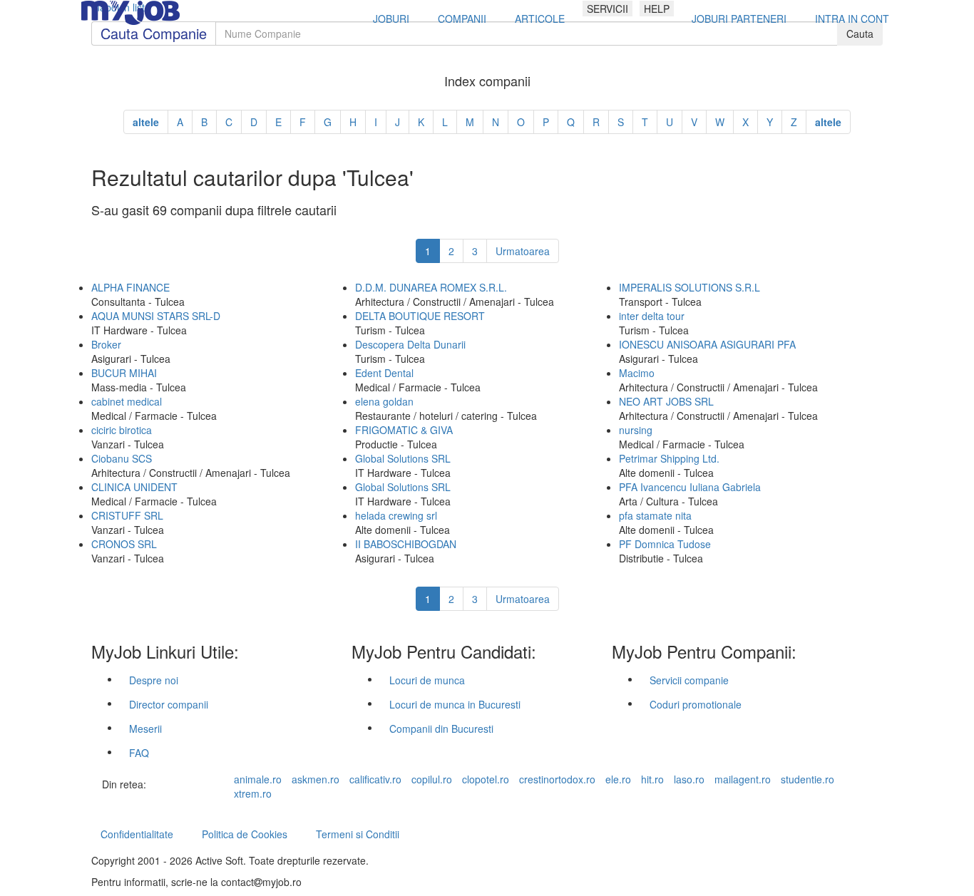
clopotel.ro (485, 779)
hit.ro (652, 779)
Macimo (637, 373)
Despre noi (153, 680)
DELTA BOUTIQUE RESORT (420, 316)
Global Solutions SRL (403, 458)
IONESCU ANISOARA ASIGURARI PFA (707, 344)
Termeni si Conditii (357, 834)
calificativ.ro (375, 779)
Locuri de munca (427, 680)
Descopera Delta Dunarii (410, 344)
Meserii (145, 728)
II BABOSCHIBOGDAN (405, 544)
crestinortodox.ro (557, 779)
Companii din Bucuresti (441, 728)
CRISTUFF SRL (127, 515)
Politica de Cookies (244, 834)
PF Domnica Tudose (665, 544)
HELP (657, 8)
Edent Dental (384, 373)
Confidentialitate (137, 834)
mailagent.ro (742, 779)
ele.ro (618, 779)
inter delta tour (652, 316)
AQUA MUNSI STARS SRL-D (155, 316)
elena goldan (384, 401)
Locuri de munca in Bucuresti (455, 704)
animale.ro (258, 779)
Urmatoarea (523, 251)
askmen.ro (315, 779)
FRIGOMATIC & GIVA (404, 430)
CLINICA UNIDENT (134, 487)
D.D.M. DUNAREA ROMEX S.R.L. (431, 287)
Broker (106, 344)
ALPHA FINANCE (130, 287)
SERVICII (607, 8)
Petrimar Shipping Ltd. (669, 458)
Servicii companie (689, 680)
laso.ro (689, 779)
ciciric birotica (121, 430)
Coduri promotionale (696, 704)
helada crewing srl (396, 515)
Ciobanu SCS (121, 458)
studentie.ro (807, 779)
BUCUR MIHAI (124, 373)
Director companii (168, 704)
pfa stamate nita (655, 515)
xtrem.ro (253, 793)
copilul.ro (431, 779)
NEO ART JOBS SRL (666, 401)
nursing (635, 430)
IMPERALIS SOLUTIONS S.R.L (689, 287)
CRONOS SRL (124, 544)
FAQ (139, 753)
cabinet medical (126, 401)
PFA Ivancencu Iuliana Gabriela (690, 487)
